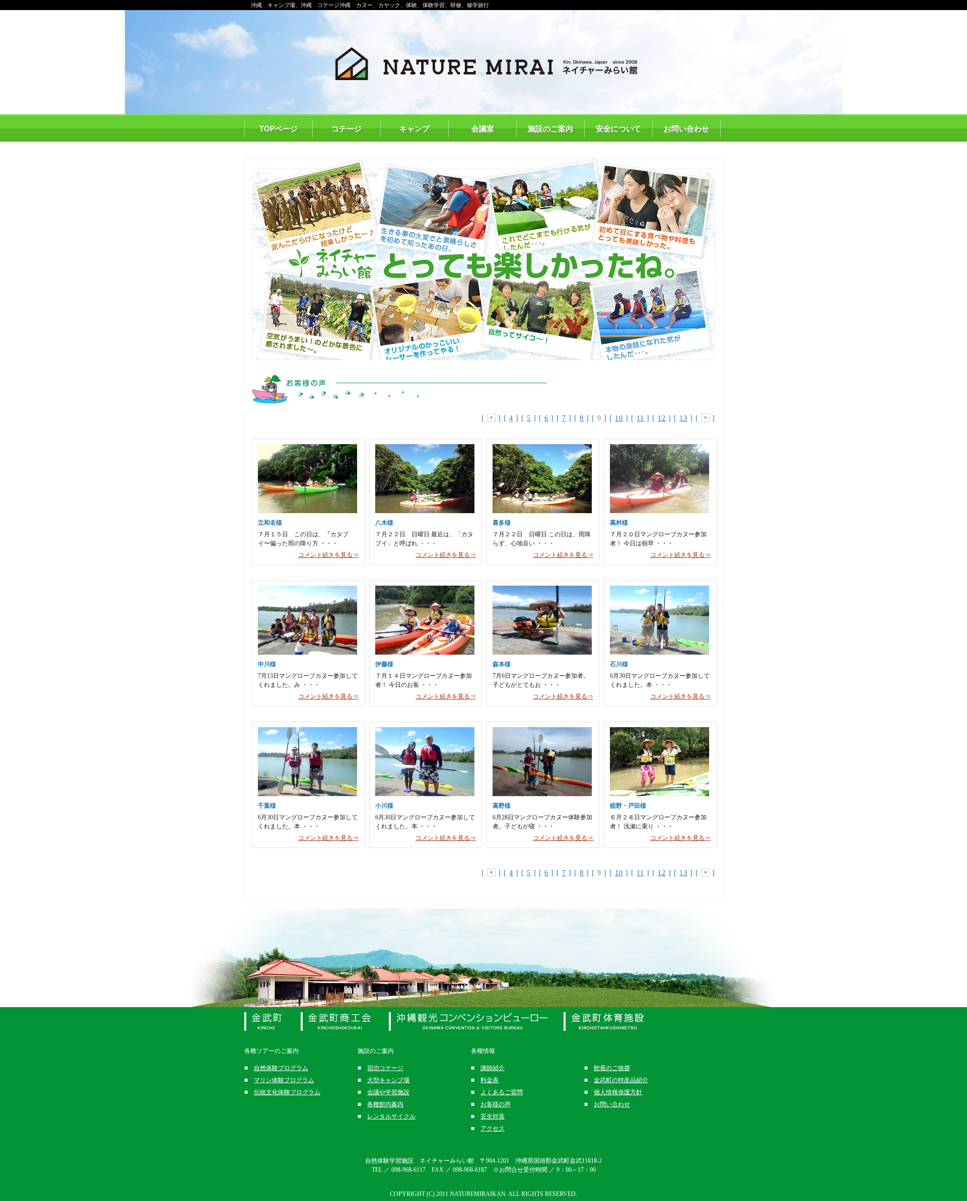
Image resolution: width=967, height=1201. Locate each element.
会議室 (482, 128)
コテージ (346, 128)
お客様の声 (495, 1104)
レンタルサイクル (391, 1116)
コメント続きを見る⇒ (328, 554)
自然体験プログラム (281, 1068)
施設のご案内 (550, 128)
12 (662, 418)
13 (683, 418)
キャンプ (414, 128)
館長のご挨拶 (612, 1068)
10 (619, 418)
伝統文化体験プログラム (287, 1092)
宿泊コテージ (385, 1068)
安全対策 (492, 1116)
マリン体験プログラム (284, 1080)
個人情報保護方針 (618, 1092)
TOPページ (278, 128)
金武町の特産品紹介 (621, 1080)
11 (640, 418)
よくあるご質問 (501, 1092)
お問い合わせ (686, 128)
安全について (618, 128)
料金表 (489, 1080)
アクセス (492, 1128)
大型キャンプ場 (388, 1080)
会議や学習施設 (388, 1092)
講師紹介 (492, 1068)
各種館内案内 (385, 1104)
